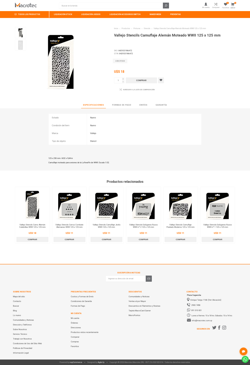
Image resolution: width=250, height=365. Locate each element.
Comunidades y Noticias (23, 320)
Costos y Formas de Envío (82, 296)
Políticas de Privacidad (22, 348)
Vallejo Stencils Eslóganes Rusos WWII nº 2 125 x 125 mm (143, 226)
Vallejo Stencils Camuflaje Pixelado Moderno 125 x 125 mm (181, 226)
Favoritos (75, 346)
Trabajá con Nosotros (22, 339)
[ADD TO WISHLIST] (161, 80)
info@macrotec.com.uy (202, 320)
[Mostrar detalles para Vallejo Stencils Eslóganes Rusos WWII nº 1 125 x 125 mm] (217, 204)
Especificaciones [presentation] (93, 105)
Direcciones (76, 327)
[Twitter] (214, 328)
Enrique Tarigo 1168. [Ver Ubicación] (205, 300)
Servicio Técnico (20, 334)
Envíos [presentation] (143, 105)
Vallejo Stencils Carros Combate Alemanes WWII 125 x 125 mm (69, 226)
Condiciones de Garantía (81, 301)
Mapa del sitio (19, 296)
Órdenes (74, 323)
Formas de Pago (78, 306)
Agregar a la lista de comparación (139, 90)
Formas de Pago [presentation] (121, 105)
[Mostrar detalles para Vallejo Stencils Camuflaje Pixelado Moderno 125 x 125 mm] (180, 204)
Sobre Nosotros (20, 329)
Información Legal (21, 353)
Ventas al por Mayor (137, 301)
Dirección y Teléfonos (22, 325)
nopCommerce (76, 362)
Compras (75, 341)
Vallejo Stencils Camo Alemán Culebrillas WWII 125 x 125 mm (32, 226)
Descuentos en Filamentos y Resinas (144, 306)
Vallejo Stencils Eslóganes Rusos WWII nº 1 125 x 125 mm (217, 226)
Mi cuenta (206, 7)
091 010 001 (196, 310)
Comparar (216, 7)
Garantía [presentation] (161, 105)
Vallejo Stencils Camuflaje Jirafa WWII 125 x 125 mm (106, 226)
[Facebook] (219, 328)
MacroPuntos (134, 315)
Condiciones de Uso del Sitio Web (27, 343)
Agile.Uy (101, 362)
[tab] (93, 105)
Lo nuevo (17, 315)
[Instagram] (224, 328)
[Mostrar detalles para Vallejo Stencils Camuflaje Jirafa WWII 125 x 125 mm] (106, 204)
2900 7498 (195, 305)
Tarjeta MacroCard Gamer (140, 310)
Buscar (16, 306)
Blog (15, 310)
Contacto (17, 301)
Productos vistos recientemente (84, 332)
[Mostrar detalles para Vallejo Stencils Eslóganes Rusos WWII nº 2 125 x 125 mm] (143, 204)
